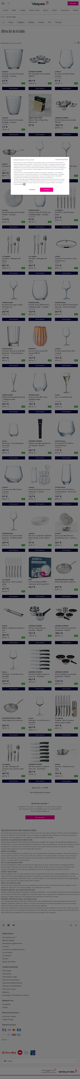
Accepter (46, 189)
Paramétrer (32, 189)
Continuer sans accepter (61, 159)
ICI (24, 184)
